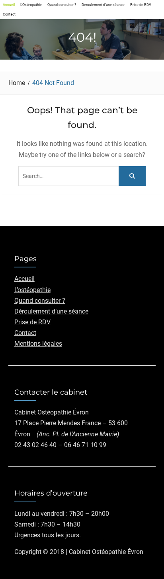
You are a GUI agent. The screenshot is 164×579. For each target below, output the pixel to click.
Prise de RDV (140, 4)
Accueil (9, 4)
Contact (9, 14)
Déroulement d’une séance (103, 4)
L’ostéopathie (32, 290)
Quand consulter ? (61, 4)
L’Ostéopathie (31, 4)
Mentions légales (38, 343)
